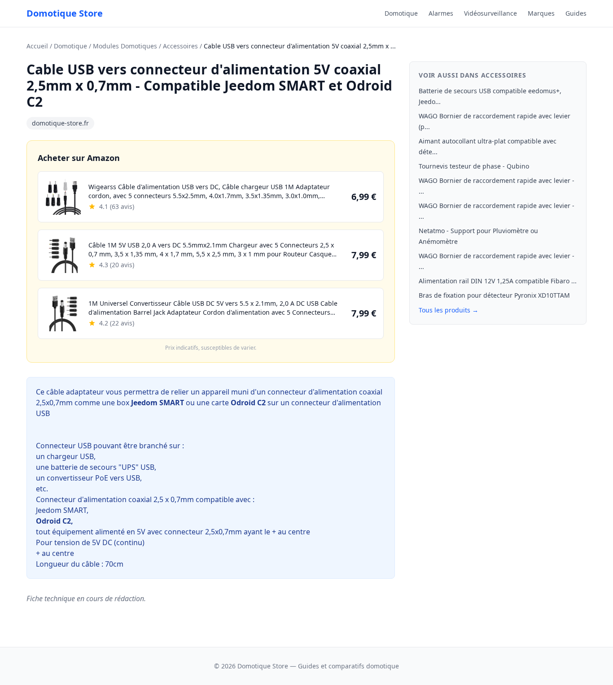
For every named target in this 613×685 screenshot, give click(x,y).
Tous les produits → (448, 310)
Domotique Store (64, 13)
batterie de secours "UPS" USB (102, 467)
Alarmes (441, 13)
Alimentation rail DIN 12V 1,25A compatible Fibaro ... (498, 281)
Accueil (37, 46)
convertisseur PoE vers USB (93, 478)
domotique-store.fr (60, 123)
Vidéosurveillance (490, 13)
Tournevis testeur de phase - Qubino (474, 166)
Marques (541, 13)
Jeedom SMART (61, 510)
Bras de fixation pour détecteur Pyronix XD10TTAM (494, 295)
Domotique (401, 13)
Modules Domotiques (125, 46)
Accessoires (180, 46)
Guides (576, 13)
